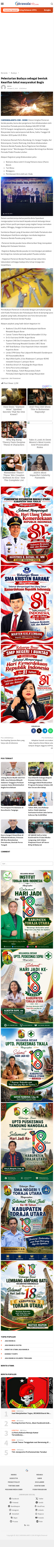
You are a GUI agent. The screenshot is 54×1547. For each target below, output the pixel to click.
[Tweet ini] (39, 730)
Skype (15, 1518)
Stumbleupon (15, 1506)
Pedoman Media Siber (13, 1489)
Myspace (41, 1514)
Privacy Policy (14, 1482)
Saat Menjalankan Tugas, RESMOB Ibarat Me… (31, 1413)
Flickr (41, 1521)
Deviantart (15, 1514)
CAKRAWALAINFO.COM (11, 120)
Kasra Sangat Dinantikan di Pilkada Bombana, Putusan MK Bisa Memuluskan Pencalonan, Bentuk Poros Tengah (12, 840)
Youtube (41, 1518)
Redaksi (39, 1475)
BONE (25, 120)
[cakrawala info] (27, 3)
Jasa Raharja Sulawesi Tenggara (18, 1358)
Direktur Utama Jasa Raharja (17, 1349)
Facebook (15, 1499)
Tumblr (40, 1503)
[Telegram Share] (44, 730)
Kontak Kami (39, 1486)
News (13, 1411)
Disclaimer (39, 1482)
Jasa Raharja (10, 1341)
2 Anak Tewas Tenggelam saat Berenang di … (31, 1442)
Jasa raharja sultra (13, 1345)
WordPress (40, 1506)
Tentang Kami (13, 1486)
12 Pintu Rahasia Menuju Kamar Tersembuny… (25, 1434)
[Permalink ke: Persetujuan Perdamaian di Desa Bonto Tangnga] (13, 799)
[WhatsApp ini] (50, 730)
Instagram (15, 1510)
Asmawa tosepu (11, 1354)
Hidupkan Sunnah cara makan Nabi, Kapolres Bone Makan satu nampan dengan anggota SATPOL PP (40, 743)
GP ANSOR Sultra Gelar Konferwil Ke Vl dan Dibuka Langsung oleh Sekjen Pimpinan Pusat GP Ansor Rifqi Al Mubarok (39, 840)
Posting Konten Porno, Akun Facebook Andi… (31, 1423)
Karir (39, 1478)
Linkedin (41, 1510)
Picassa (15, 1521)
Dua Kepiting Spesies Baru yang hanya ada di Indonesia (13, 740)
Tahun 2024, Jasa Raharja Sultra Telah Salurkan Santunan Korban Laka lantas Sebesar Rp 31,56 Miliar (40, 811)
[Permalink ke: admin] (3, 87)
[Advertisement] (27, 41)
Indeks (14, 1475)
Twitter (41, 1499)
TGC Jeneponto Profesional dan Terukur (29, 1452)
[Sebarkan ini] (33, 730)
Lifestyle (15, 1430)
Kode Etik (14, 1478)
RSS (28, 1525)
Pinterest (15, 1503)
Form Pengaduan (40, 1489)
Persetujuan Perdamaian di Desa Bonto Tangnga (12, 808)
